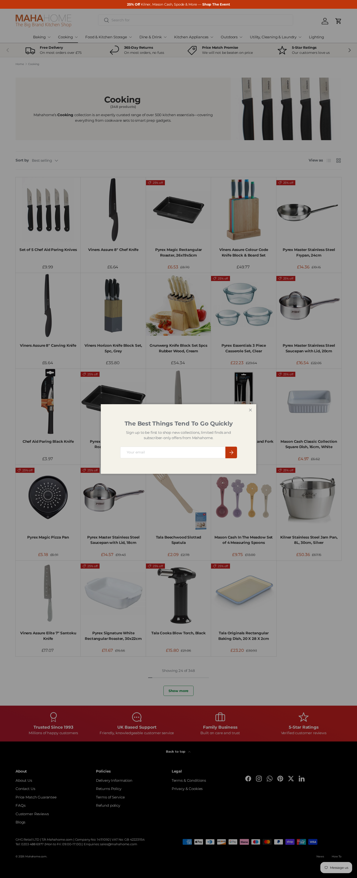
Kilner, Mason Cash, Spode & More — (178, 4)
